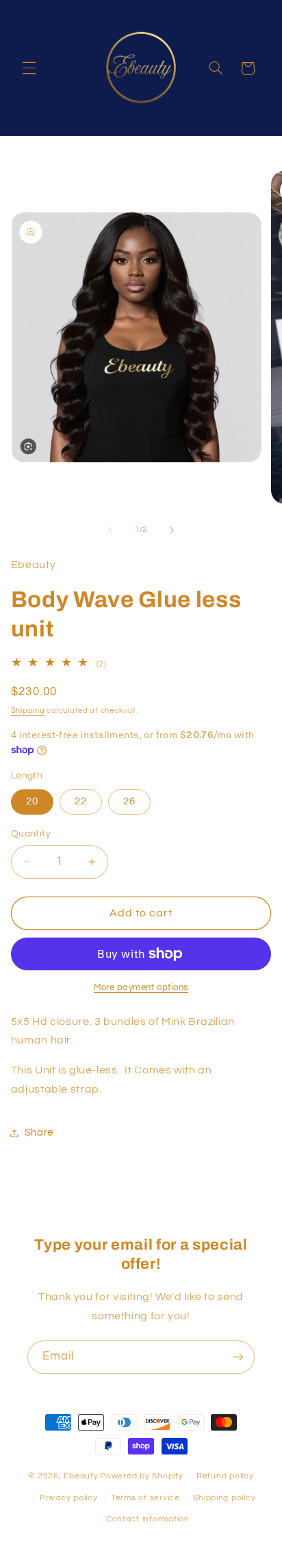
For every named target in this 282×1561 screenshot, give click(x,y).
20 (32, 801)
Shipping (28, 710)
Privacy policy (68, 1498)
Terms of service (145, 1498)
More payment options (141, 987)
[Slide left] (110, 530)
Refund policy (225, 1476)
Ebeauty (81, 1476)
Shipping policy (224, 1498)
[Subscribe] (238, 1357)
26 (129, 801)
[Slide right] (172, 530)
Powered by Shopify (141, 1476)
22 (81, 801)
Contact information (148, 1519)
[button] (28, 68)
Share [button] (39, 1132)
